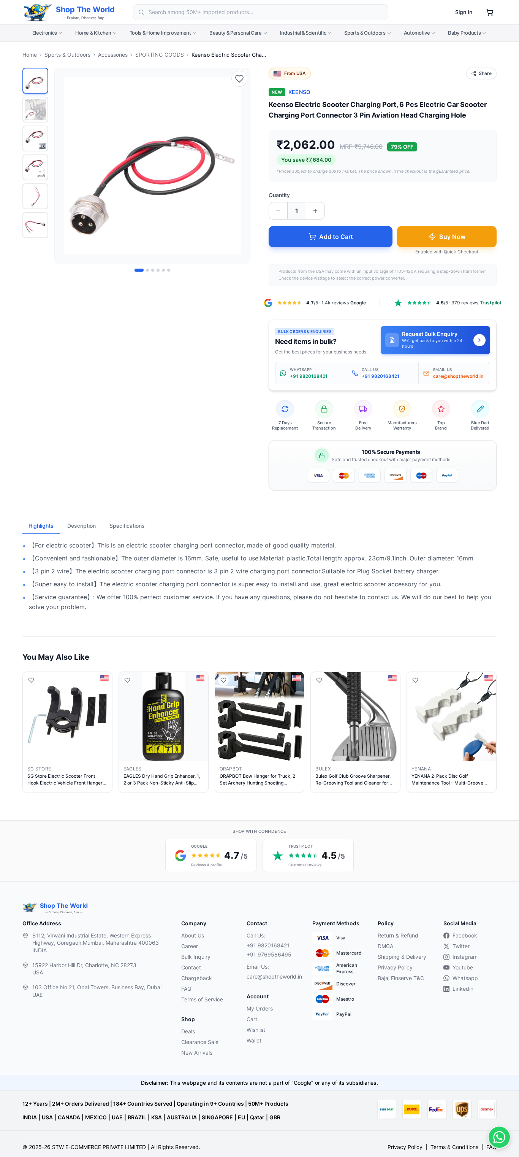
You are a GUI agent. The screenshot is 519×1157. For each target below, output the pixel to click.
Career (189, 946)
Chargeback (196, 978)
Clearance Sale (199, 1042)
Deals (188, 1031)
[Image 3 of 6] (152, 270)
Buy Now (452, 236)
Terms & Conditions (454, 1147)
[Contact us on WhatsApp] (499, 1137)
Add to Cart (336, 236)
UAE (117, 1117)
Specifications (127, 525)
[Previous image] (64, 166)
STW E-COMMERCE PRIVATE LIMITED (99, 1147)
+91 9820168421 (268, 945)
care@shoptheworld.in (273, 976)
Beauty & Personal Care (235, 33)
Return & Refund (398, 935)
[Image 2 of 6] (147, 270)
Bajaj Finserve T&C (401, 978)
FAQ (186, 988)
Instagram (465, 956)
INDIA (29, 1117)
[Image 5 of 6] (163, 270)
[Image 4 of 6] (158, 270)
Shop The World (85, 9)
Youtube (463, 967)
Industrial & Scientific (303, 33)
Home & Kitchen (93, 33)
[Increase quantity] (315, 211)
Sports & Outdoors (364, 33)
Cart (252, 1019)
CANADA (69, 1117)
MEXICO (96, 1117)
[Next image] (240, 166)
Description (81, 525)
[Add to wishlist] (239, 78)
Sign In (463, 12)
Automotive (417, 33)
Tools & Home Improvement (160, 33)
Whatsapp (465, 978)
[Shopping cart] (490, 12)
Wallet (254, 1040)
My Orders (260, 1008)
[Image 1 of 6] (139, 270)
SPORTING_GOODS (159, 54)
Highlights (41, 525)
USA (47, 1117)
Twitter (461, 946)
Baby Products (464, 33)
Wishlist (256, 1029)
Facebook (465, 935)
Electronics (44, 33)
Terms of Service (202, 999)
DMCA (385, 946)
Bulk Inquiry (195, 956)
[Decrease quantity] (278, 211)
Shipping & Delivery (402, 956)
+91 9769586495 (269, 954)
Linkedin (463, 988)
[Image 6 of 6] (168, 270)
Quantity (279, 195)
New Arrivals (196, 1052)
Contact (191, 967)
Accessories (113, 54)
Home (29, 54)
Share (485, 73)
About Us (192, 935)
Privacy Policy (395, 967)
